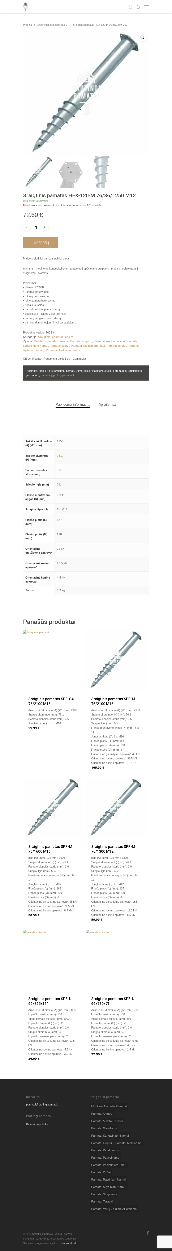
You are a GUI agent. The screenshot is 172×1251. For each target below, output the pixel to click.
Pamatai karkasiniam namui (110, 1135)
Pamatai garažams (104, 1128)
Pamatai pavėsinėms (105, 1157)
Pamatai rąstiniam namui (108, 1179)
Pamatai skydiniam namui (63, 350)
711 (59, 484)
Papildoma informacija (73, 404)
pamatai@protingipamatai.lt (57, 375)
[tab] (72, 405)
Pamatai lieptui (59, 345)
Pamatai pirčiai (116, 345)
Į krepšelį (41, 242)
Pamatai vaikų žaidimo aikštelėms (114, 1208)
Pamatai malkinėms (128, 1143)
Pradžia (27, 24)
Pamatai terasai (102, 1201)
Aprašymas (107, 404)
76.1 (60, 455)
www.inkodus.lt (68, 1243)
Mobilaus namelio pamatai (51, 341)
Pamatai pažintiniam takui (88, 345)
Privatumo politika (37, 1124)
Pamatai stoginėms (104, 1194)
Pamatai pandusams (105, 1150)
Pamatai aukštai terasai (109, 341)
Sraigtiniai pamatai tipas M (52, 24)
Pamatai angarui (81, 341)
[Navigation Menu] (146, 7)
